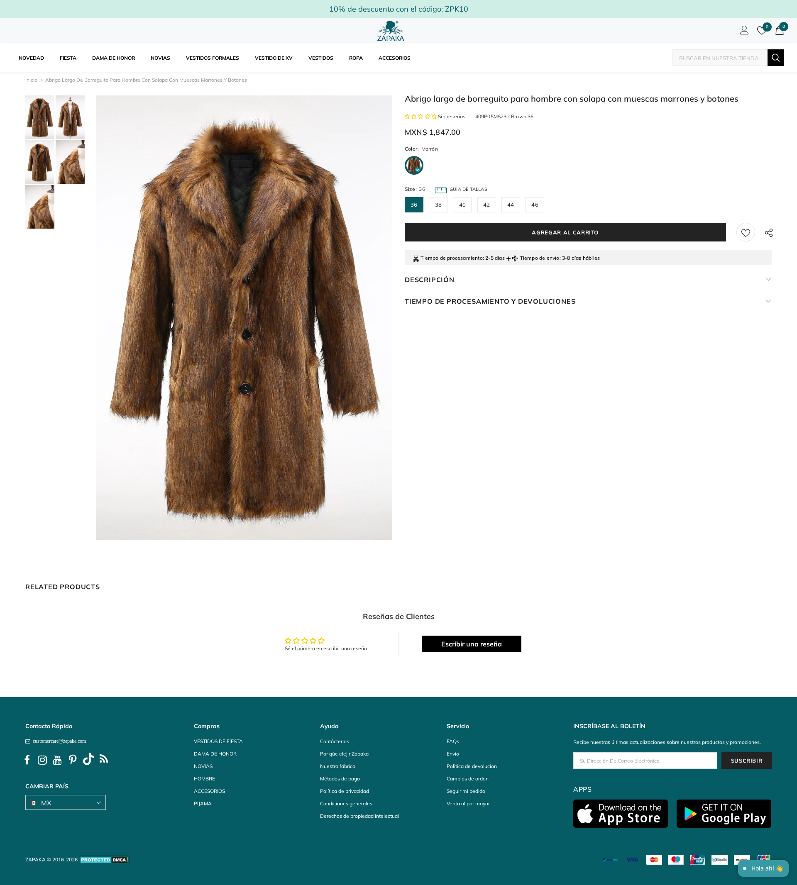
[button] (421, 116)
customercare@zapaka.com (58, 741)
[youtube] (57, 760)
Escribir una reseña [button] (471, 644)
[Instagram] (42, 760)
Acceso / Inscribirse (743, 32)
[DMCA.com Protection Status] (104, 859)
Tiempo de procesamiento (452, 258)
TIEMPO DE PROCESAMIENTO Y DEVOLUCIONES (490, 301)
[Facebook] (27, 760)
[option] (244, 317)
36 (414, 204)
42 (486, 204)
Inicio (31, 80)
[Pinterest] (73, 760)
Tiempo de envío (540, 258)
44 (510, 204)
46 (534, 204)
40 (462, 204)
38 (438, 204)
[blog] (103, 760)
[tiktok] (88, 760)
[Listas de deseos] (745, 232)
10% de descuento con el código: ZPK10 (398, 9)
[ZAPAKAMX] (392, 30)
